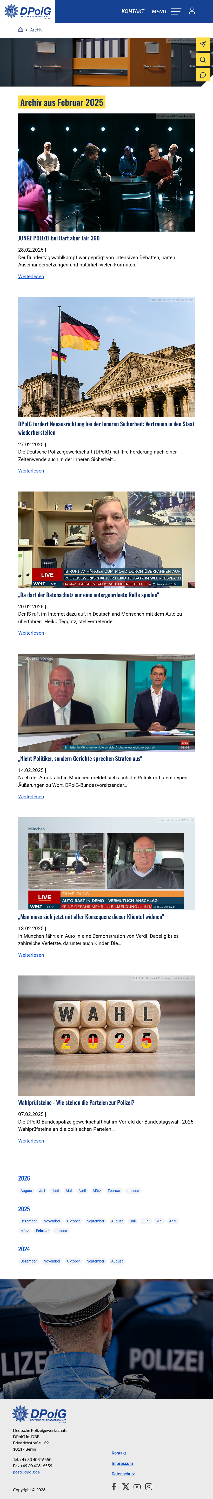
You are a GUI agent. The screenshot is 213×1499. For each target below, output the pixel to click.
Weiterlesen (31, 276)
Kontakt (133, 11)
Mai (69, 1191)
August (26, 1191)
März (97, 1191)
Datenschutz (123, 1473)
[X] (123, 1486)
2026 (24, 1178)
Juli (42, 1191)
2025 (24, 1208)
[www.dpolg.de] (20, 30)
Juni (55, 1191)
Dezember (29, 1221)
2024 (24, 1249)
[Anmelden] (190, 11)
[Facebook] (115, 1486)
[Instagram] (146, 1486)
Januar (133, 1191)
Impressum (122, 1463)
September (95, 1221)
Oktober (73, 1221)
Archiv (36, 30)
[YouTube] (135, 1486)
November (52, 1221)
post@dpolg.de (26, 1471)
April (82, 1191)
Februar (114, 1191)
